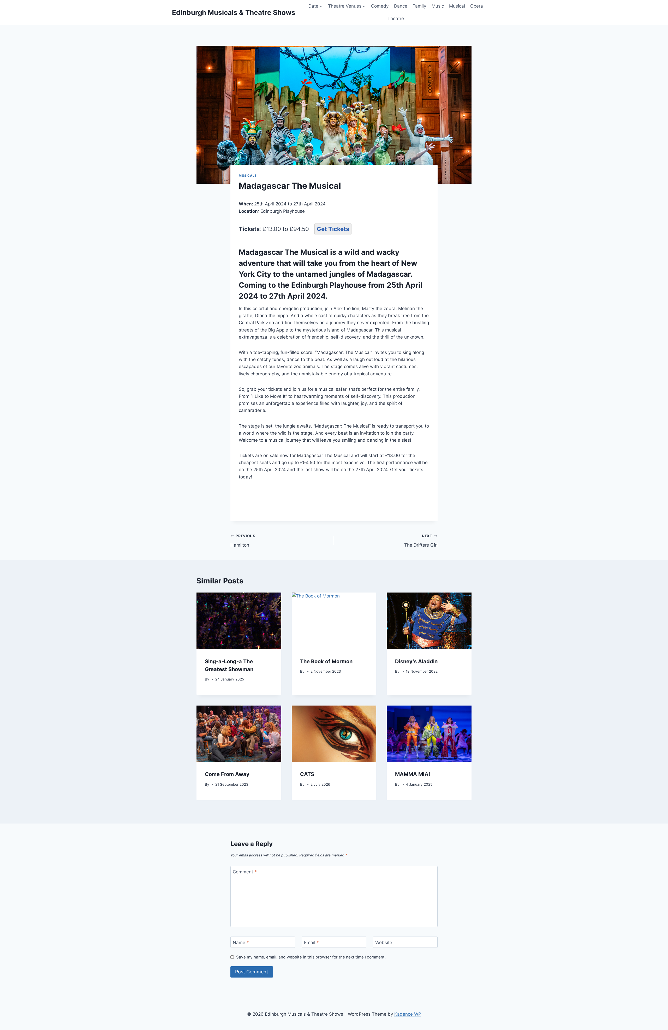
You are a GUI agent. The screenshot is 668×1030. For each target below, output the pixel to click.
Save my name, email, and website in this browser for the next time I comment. (311, 957)
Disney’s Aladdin (416, 661)
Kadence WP (407, 1014)
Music (438, 6)
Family (419, 6)
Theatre (395, 18)
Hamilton (242, 541)
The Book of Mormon (326, 661)
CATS (307, 774)
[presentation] (238, 621)
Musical (457, 6)
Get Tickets (333, 229)
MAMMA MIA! (412, 774)
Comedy (380, 6)
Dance (400, 6)
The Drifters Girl (421, 541)
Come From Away (227, 774)
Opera (476, 6)
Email (311, 942)
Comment (245, 871)
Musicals (248, 175)
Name (241, 942)
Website (383, 942)
